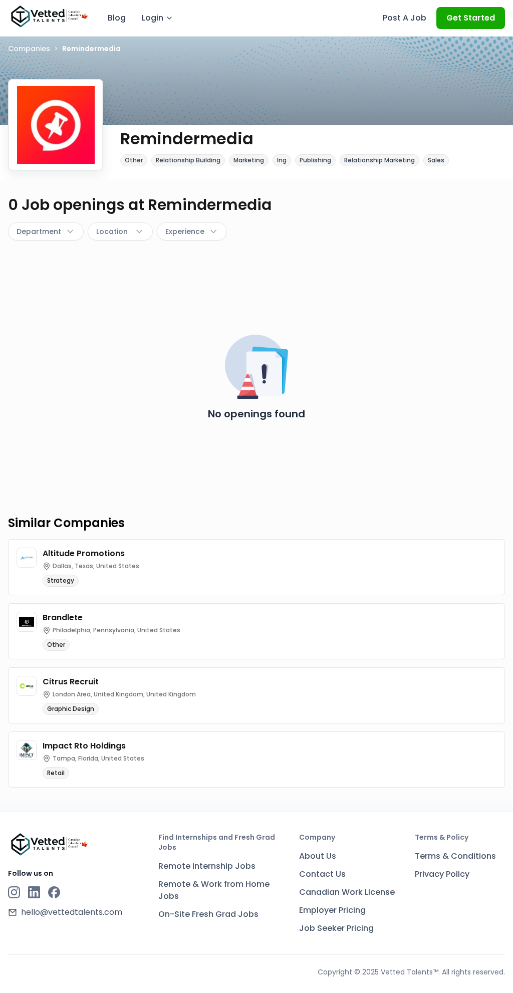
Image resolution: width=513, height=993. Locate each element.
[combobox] (46, 231)
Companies (29, 49)
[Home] (49, 17)
